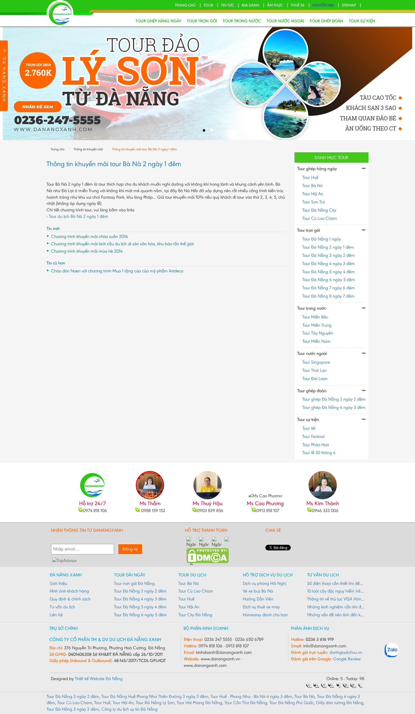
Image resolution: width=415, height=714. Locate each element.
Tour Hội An (312, 193)
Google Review (347, 658)
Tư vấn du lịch (62, 606)
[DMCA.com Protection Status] (207, 555)
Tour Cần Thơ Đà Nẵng (245, 702)
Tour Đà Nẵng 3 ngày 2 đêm (328, 255)
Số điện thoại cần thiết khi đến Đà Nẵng (343, 583)
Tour (208, 5)
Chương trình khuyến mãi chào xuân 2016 (89, 236)
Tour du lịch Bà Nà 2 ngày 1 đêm (78, 216)
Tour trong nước (242, 20)
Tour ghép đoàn (326, 20)
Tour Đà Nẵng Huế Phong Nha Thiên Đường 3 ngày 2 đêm (154, 696)
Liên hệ (56, 614)
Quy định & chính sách (70, 599)
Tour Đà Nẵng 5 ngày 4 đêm (328, 271)
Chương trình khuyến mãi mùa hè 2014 (87, 251)
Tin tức (227, 5)
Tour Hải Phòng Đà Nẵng (199, 702)
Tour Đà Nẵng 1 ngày (321, 239)
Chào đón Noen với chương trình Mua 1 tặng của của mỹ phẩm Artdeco (117, 271)
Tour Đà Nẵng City (319, 210)
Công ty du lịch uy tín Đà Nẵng (129, 709)
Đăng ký (130, 549)
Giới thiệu (58, 583)
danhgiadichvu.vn (345, 652)
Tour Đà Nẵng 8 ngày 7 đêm (328, 296)
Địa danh (250, 5)
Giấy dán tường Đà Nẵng (339, 702)
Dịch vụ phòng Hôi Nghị (264, 583)
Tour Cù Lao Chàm (319, 218)
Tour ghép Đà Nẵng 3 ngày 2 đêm (334, 399)
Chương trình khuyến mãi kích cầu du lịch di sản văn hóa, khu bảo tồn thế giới (122, 243)
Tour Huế (310, 177)
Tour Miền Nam (316, 341)
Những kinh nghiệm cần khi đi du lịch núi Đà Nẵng (353, 606)
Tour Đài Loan (314, 378)
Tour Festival (313, 436)
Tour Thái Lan (314, 370)
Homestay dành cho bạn (265, 614)
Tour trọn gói (202, 20)
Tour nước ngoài (285, 20)
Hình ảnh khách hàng (69, 591)
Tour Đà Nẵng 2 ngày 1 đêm (328, 247)
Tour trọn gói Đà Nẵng (134, 583)
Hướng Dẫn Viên (258, 599)
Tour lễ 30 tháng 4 (318, 452)
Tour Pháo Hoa (315, 444)
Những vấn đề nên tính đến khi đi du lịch (344, 614)
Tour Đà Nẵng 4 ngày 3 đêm (328, 263)
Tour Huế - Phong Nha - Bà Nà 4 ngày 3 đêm (251, 696)
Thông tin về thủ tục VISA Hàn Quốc (339, 599)
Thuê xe (298, 5)
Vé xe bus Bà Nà (258, 591)
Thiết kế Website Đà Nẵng (99, 678)
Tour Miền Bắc (315, 317)
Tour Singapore (316, 362)
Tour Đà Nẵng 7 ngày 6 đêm (328, 287)
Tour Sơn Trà (313, 202)
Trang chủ (185, 5)
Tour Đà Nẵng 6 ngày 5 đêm (328, 279)
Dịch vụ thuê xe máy (261, 606)
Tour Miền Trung (316, 325)
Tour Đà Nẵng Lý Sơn (155, 702)
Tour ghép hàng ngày (158, 20)
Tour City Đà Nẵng (195, 614)
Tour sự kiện (362, 20)
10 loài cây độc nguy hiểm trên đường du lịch (348, 591)
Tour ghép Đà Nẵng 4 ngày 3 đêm (334, 407)
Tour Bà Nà (312, 185)
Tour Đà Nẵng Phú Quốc (291, 702)
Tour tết (309, 428)
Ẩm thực (275, 5)
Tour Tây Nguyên (317, 333)
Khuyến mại (323, 5)
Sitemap (349, 5)
